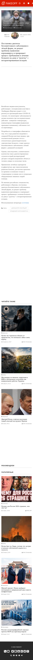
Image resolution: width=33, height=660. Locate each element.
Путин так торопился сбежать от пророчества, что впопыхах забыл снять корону (15, 337)
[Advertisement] (16, 86)
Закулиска (5, 416)
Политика (5, 503)
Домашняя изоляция (19, 208)
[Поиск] (11, 655)
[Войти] (22, 655)
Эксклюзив (18, 27)
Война (4, 375)
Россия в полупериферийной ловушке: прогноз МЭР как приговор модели (15, 631)
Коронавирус (8, 27)
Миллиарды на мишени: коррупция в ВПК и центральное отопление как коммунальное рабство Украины (14, 379)
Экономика (5, 627)
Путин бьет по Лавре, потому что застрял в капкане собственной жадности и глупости (16, 548)
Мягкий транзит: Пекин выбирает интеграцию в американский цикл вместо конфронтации (16, 590)
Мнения (25, 3)
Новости (21, 3)
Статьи (30, 3)
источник (25, 203)
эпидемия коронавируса (19, 211)
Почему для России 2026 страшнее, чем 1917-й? (15, 507)
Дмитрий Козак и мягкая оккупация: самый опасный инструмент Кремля (14, 420)
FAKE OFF (29, 510)
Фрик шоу (5, 333)
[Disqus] (16, 275)
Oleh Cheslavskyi (27, 342)
